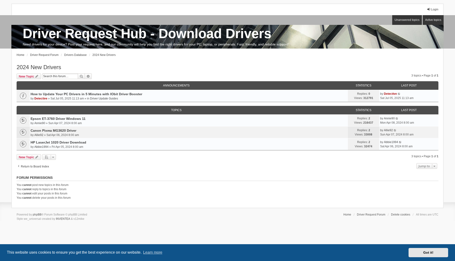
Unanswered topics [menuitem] (407, 20)
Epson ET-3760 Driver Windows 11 (58, 119)
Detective (40, 98)
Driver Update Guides (104, 98)
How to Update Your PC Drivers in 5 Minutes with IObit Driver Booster (86, 94)
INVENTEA (63, 218)
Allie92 (38, 135)
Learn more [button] (152, 252)
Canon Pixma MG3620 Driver (53, 130)
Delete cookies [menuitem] (400, 214)
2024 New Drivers (39, 67)
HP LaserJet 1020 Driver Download (58, 142)
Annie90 (39, 123)
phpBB (37, 214)
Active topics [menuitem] (433, 20)
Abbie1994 (41, 146)
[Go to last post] (399, 94)
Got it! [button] (428, 252)
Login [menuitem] (434, 9)
